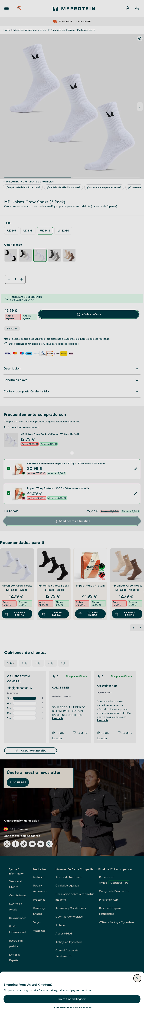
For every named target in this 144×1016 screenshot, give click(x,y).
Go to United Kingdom (72, 998)
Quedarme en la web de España (72, 1007)
